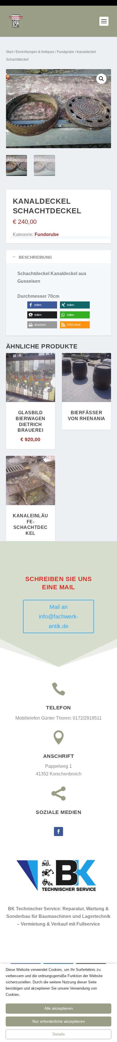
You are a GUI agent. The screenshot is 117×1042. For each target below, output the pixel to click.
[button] (101, 79)
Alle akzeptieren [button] (58, 1008)
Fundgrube (65, 52)
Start (9, 52)
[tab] (58, 257)
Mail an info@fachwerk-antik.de (58, 616)
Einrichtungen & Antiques (35, 52)
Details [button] (59, 1034)
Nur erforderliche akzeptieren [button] (58, 1021)
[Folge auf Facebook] (58, 831)
